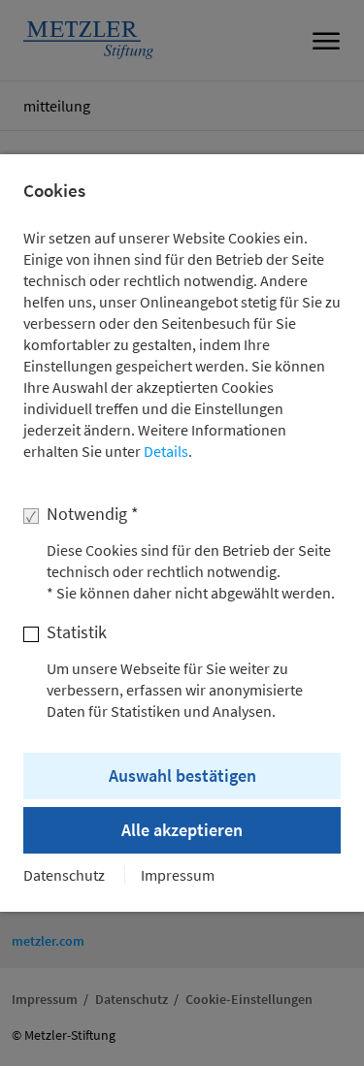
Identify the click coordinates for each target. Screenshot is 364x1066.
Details (166, 451)
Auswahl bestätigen (182, 775)
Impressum (178, 875)
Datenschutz (64, 875)
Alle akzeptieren (182, 830)
